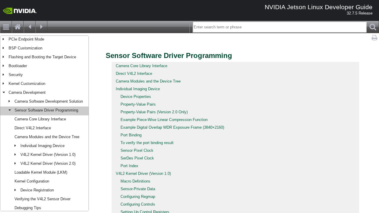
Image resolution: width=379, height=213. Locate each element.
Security (16, 74)
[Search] (373, 27)
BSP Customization (25, 48)
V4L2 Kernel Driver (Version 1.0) (48, 154)
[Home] (18, 27)
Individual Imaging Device (42, 145)
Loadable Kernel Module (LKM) (41, 172)
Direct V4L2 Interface (33, 128)
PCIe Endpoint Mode (26, 39)
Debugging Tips (28, 208)
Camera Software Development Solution (49, 101)
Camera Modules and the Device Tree (47, 137)
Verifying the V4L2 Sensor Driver (42, 199)
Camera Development (27, 92)
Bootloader (18, 66)
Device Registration (37, 190)
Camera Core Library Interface (40, 119)
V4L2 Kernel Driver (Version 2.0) (48, 163)
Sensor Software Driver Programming (46, 110)
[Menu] (6, 27)
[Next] (41, 27)
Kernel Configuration (32, 181)
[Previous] (30, 27)
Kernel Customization (27, 83)
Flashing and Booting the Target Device (42, 57)
